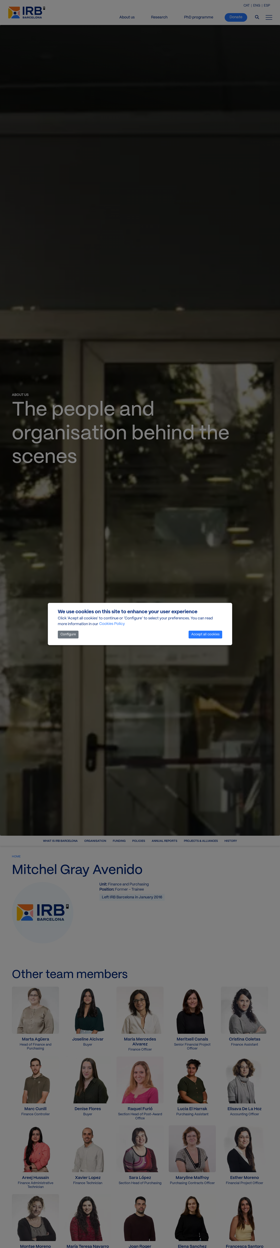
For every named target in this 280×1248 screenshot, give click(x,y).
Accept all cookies (205, 634)
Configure (68, 634)
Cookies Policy (112, 624)
